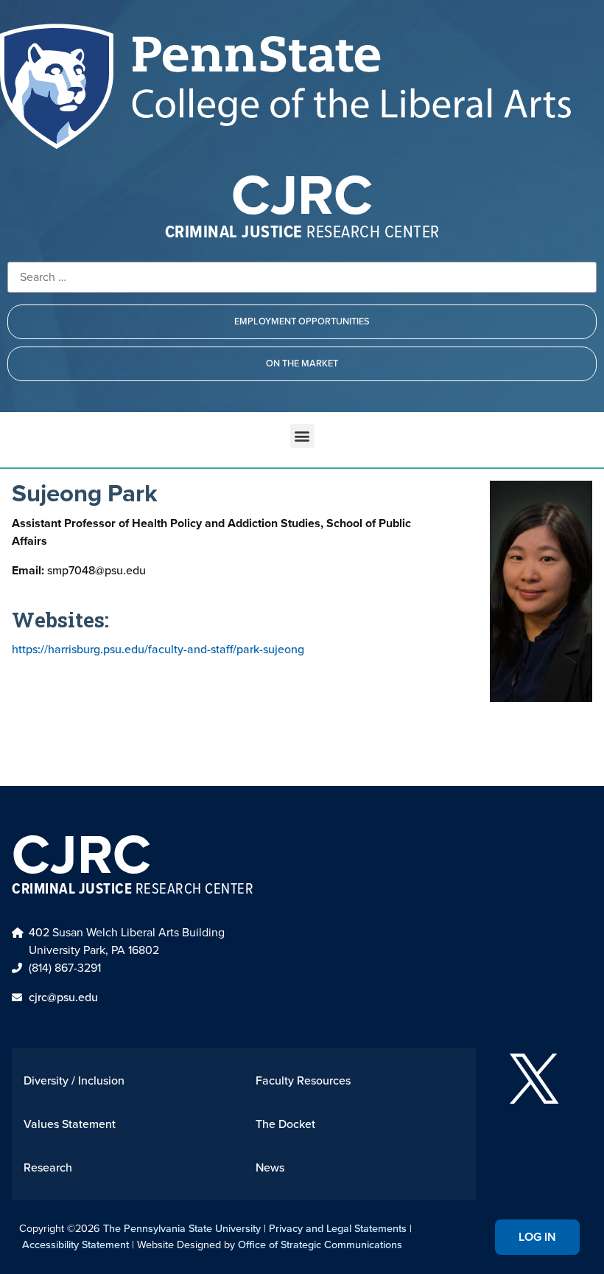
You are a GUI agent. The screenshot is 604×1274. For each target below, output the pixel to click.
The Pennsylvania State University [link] (182, 1228)
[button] (302, 436)
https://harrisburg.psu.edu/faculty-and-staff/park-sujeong (158, 649)
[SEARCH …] (302, 277)
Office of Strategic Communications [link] (320, 1244)
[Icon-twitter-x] (534, 1079)
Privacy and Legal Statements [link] (338, 1228)
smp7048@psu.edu (79, 570)
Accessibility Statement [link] (75, 1244)
